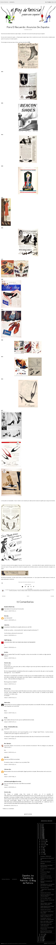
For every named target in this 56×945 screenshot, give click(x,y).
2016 (41, 829)
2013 (41, 833)
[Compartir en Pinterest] (33, 586)
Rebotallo (42, 863)
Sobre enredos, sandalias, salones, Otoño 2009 (46, 904)
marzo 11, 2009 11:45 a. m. (10, 712)
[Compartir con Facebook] (31, 586)
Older (52, 596)
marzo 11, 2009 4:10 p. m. (10, 752)
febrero (42, 934)
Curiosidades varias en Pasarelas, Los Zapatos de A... (47, 918)
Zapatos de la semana (45, 876)
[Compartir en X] (28, 586)
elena (5, 757)
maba (5, 625)
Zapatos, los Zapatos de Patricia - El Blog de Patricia (28, 879)
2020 (41, 824)
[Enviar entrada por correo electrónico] (28, 583)
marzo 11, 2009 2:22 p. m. (10, 738)
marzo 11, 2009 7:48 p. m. (10, 776)
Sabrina (6, 702)
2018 (41, 827)
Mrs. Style (6, 743)
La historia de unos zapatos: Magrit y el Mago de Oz (46, 915)
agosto (42, 846)
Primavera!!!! (43, 874)
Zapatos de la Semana (45, 861)
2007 (41, 938)
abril (42, 852)
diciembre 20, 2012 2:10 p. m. (11, 805)
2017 (41, 828)
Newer (4, 596)
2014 (41, 832)
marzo (42, 854)
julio (42, 847)
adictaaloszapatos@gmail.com (11, 781)
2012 (41, 834)
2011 (41, 835)
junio (42, 849)
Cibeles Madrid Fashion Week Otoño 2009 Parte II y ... (47, 907)
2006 (41, 939)
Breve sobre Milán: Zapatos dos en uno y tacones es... (46, 922)
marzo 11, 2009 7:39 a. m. (10, 611)
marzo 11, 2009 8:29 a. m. (10, 620)
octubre (42, 843)
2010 (41, 837)
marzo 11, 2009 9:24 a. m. (10, 658)
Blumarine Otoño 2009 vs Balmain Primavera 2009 (46, 931)
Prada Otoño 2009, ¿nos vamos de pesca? (46, 925)
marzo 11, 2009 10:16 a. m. (10, 697)
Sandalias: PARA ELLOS (45, 856)
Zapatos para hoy (44, 887)
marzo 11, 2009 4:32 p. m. (10, 764)
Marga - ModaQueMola (10, 726)
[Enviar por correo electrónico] (22, 586)
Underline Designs (51, 943)
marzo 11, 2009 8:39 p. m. (10, 787)
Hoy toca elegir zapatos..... (46, 898)
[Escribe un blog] (25, 586)
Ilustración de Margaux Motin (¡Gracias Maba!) (47, 895)
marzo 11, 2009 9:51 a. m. (10, 684)
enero (42, 935)
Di (4, 717)
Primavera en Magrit (45, 872)
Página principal (4, 2)
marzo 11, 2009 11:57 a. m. (10, 722)
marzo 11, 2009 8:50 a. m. (10, 635)
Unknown (6, 769)
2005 (41, 940)
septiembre (43, 844)
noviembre (43, 841)
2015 (41, 830)
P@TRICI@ (6, 640)
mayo (42, 851)
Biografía (12, 2)
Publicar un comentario (8, 808)
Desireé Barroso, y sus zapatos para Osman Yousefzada (47, 885)
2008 (41, 937)
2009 (41, 838)
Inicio (28, 596)
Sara (5, 616)
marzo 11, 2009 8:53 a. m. (10, 647)
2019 (41, 826)
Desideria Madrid (8, 606)
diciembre (43, 839)
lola (5, 652)
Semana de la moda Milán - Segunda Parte (46, 866)
